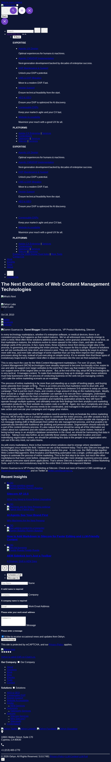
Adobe (10, 703)
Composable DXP (16, 695)
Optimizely (23, 138)
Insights (11, 262)
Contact (11, 682)
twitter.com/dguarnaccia (60, 470)
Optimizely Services (20, 711)
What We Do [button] (14, 34)
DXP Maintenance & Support (33, 68)
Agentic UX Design (28, 48)
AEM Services (17, 705)
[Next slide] (12, 568)
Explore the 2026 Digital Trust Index (31, 254)
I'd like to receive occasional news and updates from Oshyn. (34, 636)
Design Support (26, 88)
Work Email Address (38, 606)
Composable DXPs (28, 107)
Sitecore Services (19, 716)
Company (33, 594)
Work (9, 259)
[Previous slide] (4, 568)
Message (31, 625)
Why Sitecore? (17, 718)
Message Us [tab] (13, 578)
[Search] (9, 11)
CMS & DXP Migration (29, 78)
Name (31, 583)
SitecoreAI (15, 721)
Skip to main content (11, 2)
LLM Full (83, 756)
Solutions (12, 669)
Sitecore (22, 141)
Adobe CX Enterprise (29, 133)
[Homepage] (8, 649)
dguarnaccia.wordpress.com (15, 470)
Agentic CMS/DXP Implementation (36, 58)
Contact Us (18, 256)
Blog (9, 675)
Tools (9, 264)
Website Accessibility (29, 117)
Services (46, 133)
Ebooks (11, 677)
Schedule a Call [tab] (14, 575)
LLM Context (71, 756)
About (10, 267)
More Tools (56, 254)
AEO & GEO (24, 97)
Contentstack (25, 136)
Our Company (28, 662)
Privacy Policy (56, 644)
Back (4, 16)
